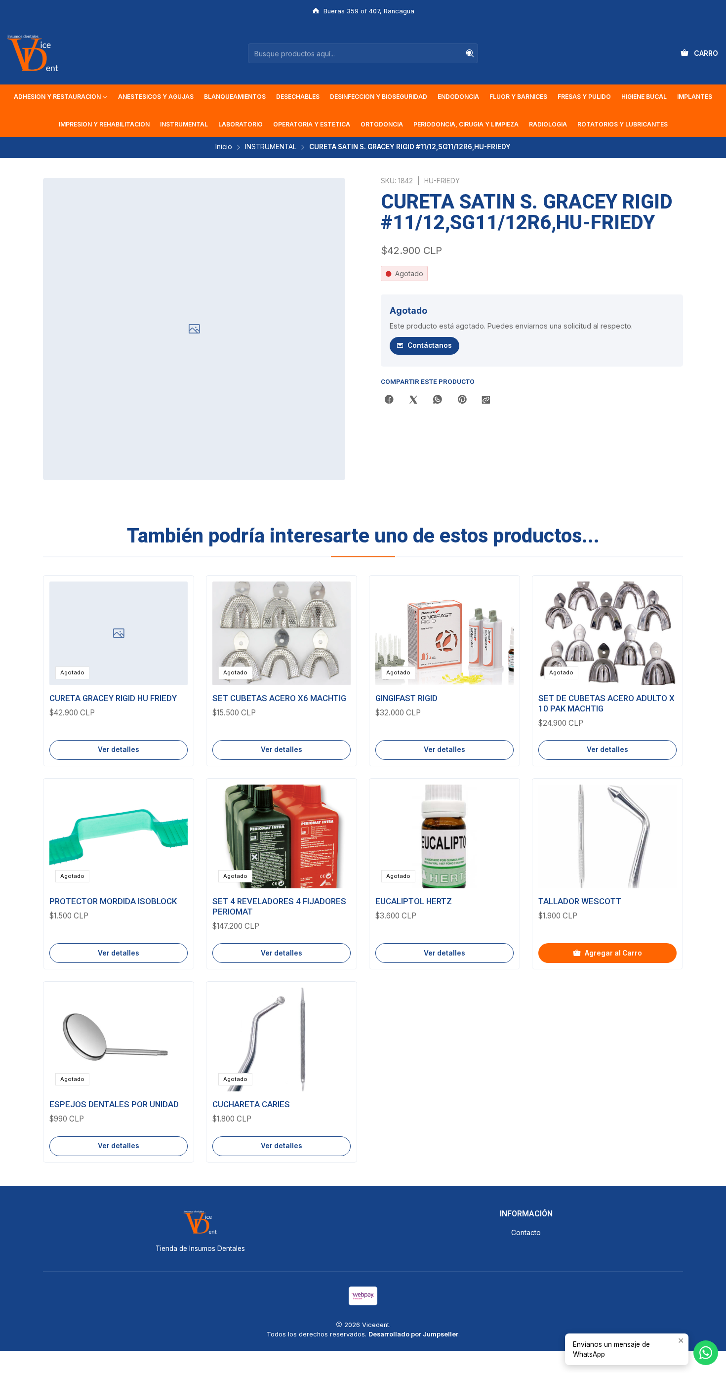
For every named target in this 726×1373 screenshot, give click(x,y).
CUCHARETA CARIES (251, 1104)
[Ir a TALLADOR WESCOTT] (607, 836)
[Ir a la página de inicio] (32, 53)
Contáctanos (429, 345)
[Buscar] (469, 53)
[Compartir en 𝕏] (413, 400)
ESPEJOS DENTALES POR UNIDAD (114, 1104)
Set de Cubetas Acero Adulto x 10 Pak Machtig (606, 703)
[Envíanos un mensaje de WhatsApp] (705, 1352)
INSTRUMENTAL (270, 147)
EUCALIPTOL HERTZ (413, 901)
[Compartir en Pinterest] (461, 400)
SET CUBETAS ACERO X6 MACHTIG (279, 698)
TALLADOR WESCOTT (579, 901)
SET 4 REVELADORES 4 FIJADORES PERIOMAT (279, 906)
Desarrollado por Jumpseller (413, 1334)
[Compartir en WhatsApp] (437, 400)
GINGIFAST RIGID (406, 698)
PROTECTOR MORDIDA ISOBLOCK (113, 901)
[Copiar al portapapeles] (486, 400)
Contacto (526, 1232)
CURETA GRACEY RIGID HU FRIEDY (113, 698)
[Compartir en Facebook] (389, 400)
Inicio (223, 147)
